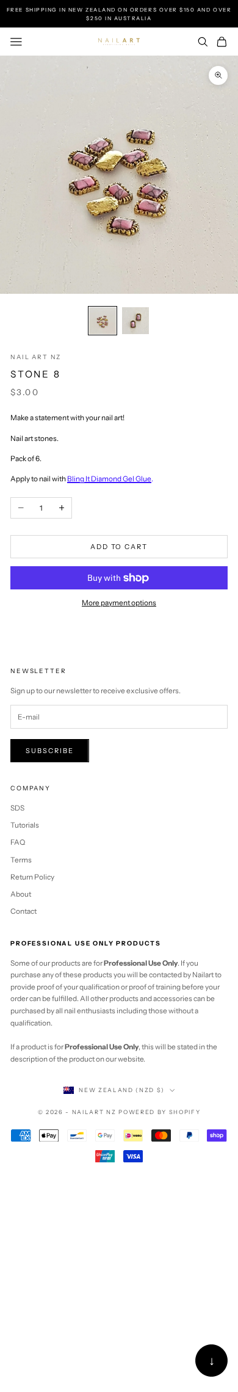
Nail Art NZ (35, 357)
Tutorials (24, 824)
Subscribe (50, 750)
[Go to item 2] (135, 320)
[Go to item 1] (102, 320)
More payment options (119, 602)
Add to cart (119, 546)
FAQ (17, 842)
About (20, 893)
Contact (23, 911)
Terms (21, 859)
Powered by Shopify (159, 1112)
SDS (17, 807)
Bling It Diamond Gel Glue (109, 478)
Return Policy (32, 876)
